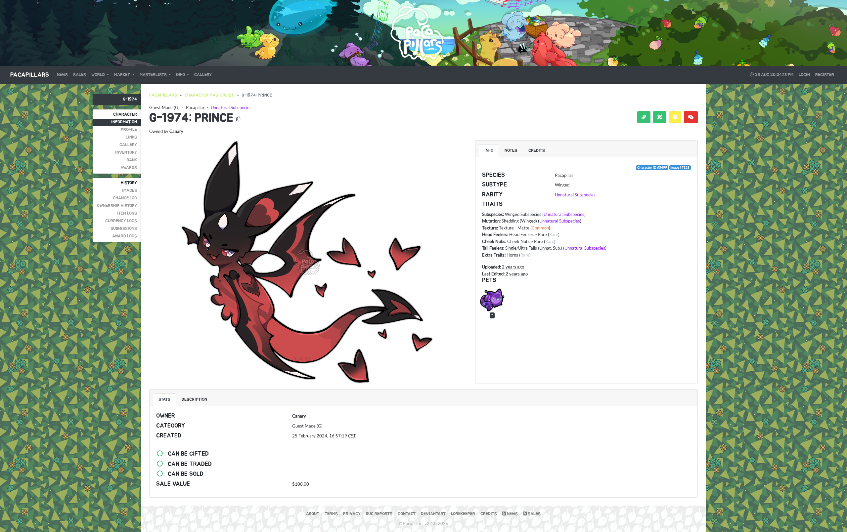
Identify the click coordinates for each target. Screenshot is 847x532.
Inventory (126, 152)
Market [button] (122, 75)
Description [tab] (194, 399)
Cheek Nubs (493, 241)
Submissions (124, 228)
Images (129, 190)
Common (540, 227)
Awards (128, 168)
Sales (79, 75)
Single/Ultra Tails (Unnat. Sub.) (533, 248)
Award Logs (124, 236)
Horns (512, 255)
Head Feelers (494, 234)
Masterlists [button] (154, 75)
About (312, 514)
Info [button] (181, 75)
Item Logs (127, 213)
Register (824, 75)
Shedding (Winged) (519, 221)
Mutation (491, 221)
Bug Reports (379, 514)
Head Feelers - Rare (528, 234)
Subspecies (492, 214)
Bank (132, 160)
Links (131, 137)
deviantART (433, 514)
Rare (553, 234)
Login (804, 75)
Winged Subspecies (523, 214)
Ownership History (117, 206)
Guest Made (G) (164, 107)
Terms (331, 514)
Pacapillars (29, 75)
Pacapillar (195, 107)
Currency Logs (121, 221)
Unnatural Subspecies (231, 107)
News (62, 75)
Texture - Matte (514, 227)
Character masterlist (209, 95)
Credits (488, 514)
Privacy (352, 514)
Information (124, 122)
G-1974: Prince (191, 118)
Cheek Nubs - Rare (525, 241)
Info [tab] (488, 150)
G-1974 (130, 99)
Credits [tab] (536, 150)
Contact (407, 514)
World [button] (98, 75)
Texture (489, 227)
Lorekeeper (463, 514)
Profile (129, 130)
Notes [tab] (511, 150)
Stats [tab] (164, 399)
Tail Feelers (492, 248)
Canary (176, 131)
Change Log (125, 198)
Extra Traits (493, 255)
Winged (562, 184)
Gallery (203, 75)
